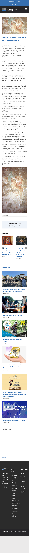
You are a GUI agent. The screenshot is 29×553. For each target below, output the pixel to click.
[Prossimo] (26, 248)
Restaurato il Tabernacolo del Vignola (14, 511)
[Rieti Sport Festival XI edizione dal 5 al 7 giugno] (14, 409)
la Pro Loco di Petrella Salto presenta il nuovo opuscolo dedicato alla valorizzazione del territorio (13, 367)
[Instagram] (4, 487)
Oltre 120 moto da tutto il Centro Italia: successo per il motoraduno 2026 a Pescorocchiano (14, 496)
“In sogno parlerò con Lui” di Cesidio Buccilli (14, 480)
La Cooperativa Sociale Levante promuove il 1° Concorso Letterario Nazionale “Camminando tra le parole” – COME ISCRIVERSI (14, 394)
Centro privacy (23, 487)
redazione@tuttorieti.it (14, 1)
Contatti (23, 473)
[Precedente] (3, 248)
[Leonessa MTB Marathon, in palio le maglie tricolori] (14, 328)
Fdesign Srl (14, 533)
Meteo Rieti (4, 457)
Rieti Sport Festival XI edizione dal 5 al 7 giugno (14, 420)
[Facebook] (2, 487)
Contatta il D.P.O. (23, 492)
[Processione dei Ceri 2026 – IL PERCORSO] (14, 304)
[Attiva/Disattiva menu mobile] (26, 9)
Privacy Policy (23, 482)
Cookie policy (23, 477)
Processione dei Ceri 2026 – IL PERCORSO (12, 315)
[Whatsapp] (6, 487)
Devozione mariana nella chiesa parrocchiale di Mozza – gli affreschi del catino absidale (7, 250)
